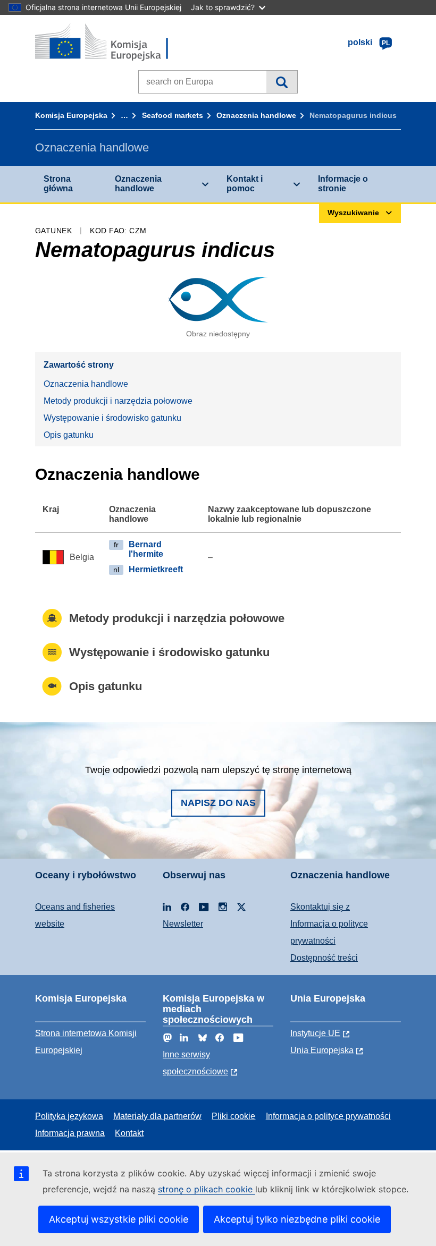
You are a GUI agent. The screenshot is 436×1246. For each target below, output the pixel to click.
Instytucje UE (315, 1033)
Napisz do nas (218, 803)
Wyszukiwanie (281, 82)
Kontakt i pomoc (245, 183)
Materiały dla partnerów (157, 1116)
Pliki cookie (233, 1116)
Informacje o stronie (343, 183)
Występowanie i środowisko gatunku (112, 417)
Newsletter (183, 923)
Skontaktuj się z (320, 906)
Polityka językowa (69, 1116)
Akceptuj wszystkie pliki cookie (118, 1219)
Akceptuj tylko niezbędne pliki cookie (297, 1219)
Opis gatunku (69, 434)
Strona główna (58, 183)
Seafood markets (172, 115)
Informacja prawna (70, 1133)
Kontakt (129, 1133)
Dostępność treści (324, 957)
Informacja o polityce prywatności (328, 1116)
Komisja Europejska (71, 115)
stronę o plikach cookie (206, 1189)
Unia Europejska (322, 1050)
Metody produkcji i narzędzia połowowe (118, 400)
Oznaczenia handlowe (256, 115)
